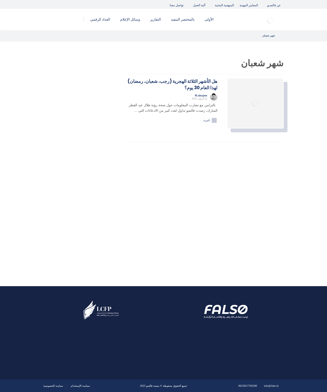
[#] (111, 359)
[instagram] (47, 4)
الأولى (99, 209)
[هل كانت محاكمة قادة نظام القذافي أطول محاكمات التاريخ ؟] (103, 121)
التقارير (98, 230)
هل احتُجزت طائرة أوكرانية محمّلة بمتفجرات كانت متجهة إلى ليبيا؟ (72, 160)
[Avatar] (213, 96)
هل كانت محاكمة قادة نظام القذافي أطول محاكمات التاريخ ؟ (71, 122)
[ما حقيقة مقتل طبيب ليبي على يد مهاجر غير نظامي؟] (103, 141)
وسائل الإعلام (93, 240)
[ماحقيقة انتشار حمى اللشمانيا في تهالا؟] (103, 102)
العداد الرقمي (93, 250)
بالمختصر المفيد (92, 220)
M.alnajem (201, 96)
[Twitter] (56, 4)
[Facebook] (65, 4)
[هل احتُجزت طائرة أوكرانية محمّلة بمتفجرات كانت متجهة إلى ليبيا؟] (103, 160)
